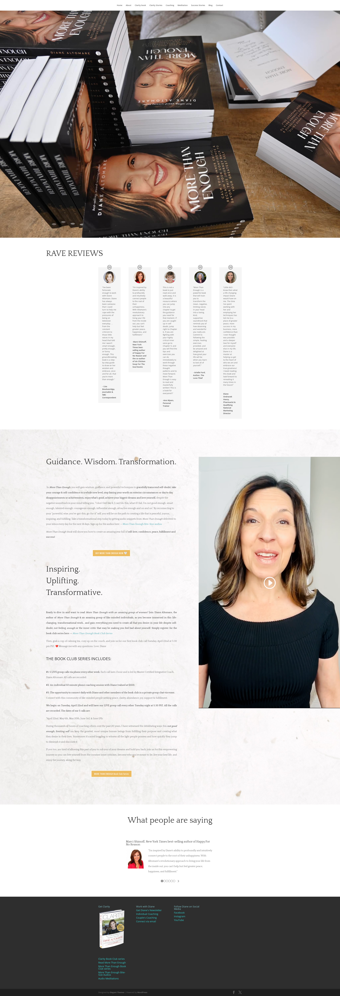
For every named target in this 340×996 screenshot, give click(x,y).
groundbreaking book (152, 874)
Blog (210, 5)
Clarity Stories (155, 5)
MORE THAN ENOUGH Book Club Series (111, 774)
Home (119, 5)
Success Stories (198, 5)
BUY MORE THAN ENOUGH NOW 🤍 (111, 553)
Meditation (183, 5)
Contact (219, 5)
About (128, 5)
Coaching (170, 5)
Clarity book (140, 5)
